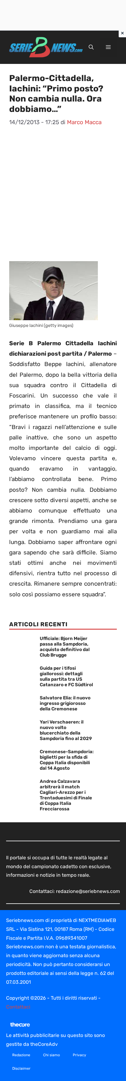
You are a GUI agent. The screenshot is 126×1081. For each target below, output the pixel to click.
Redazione (21, 1055)
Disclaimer (21, 1068)
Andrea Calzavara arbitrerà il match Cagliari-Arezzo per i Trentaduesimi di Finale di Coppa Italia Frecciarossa (66, 795)
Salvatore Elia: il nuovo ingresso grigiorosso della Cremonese (65, 703)
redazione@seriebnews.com (88, 891)
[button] (91, 47)
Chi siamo (51, 1055)
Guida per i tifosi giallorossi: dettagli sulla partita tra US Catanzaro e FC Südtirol (66, 676)
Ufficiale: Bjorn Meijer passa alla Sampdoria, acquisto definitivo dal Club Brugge (65, 647)
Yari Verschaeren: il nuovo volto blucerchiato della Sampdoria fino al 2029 (66, 730)
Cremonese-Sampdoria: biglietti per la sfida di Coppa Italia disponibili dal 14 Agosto (67, 760)
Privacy (79, 1055)
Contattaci (18, 1007)
